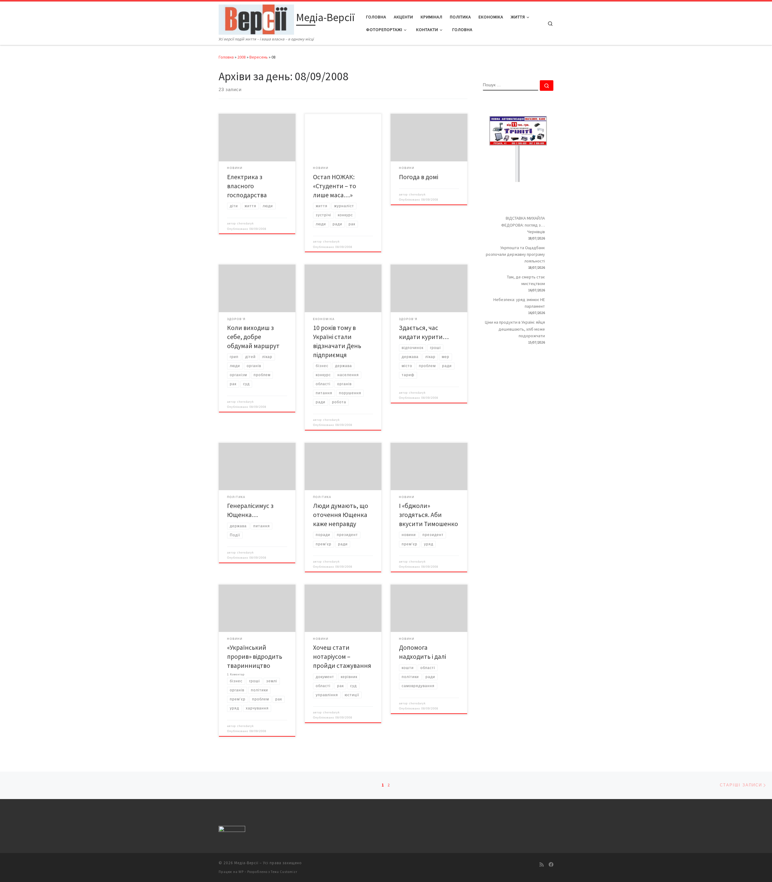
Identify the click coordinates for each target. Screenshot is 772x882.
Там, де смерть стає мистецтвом (526, 280)
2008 (241, 57)
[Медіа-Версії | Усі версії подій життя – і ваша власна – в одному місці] (256, 18)
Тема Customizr (284, 872)
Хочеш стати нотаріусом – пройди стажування (342, 656)
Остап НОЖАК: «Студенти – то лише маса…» (334, 186)
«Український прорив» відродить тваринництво (254, 656)
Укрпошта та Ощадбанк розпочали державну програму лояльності (515, 254)
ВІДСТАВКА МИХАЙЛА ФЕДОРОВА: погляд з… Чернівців (523, 224)
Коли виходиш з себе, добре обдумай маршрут (253, 337)
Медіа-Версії (246, 862)
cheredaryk (245, 223)
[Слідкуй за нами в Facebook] (551, 864)
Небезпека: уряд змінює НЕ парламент (519, 303)
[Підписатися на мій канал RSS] (541, 864)
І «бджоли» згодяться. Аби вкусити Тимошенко (428, 515)
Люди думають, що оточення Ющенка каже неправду (340, 515)
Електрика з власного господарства (247, 186)
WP (241, 872)
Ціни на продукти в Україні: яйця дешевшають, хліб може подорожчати (515, 328)
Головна (226, 57)
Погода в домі (418, 177)
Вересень (258, 57)
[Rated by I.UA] (232, 830)
